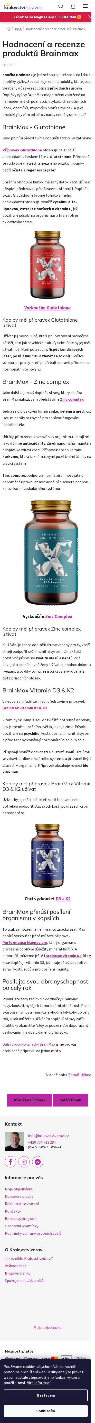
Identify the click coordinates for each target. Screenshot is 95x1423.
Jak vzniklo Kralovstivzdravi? (29, 1258)
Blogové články (17, 1273)
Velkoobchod (16, 1266)
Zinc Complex (58, 616)
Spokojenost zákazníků (24, 1280)
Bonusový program (21, 1218)
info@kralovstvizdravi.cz (48, 1136)
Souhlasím (45, 1411)
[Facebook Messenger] (37, 1161)
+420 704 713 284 (42, 1142)
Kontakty (13, 1211)
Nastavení (46, 1395)
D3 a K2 (63, 899)
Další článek (70, 1100)
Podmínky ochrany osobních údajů (33, 1233)
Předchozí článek (30, 1100)
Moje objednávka (19, 1189)
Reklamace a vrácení (22, 1204)
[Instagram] (24, 1161)
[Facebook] (10, 1161)
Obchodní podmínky (21, 1226)
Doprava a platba (19, 1196)
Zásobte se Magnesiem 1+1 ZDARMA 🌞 (47, 17)
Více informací (38, 1383)
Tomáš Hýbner (80, 1075)
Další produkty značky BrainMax (28, 1044)
